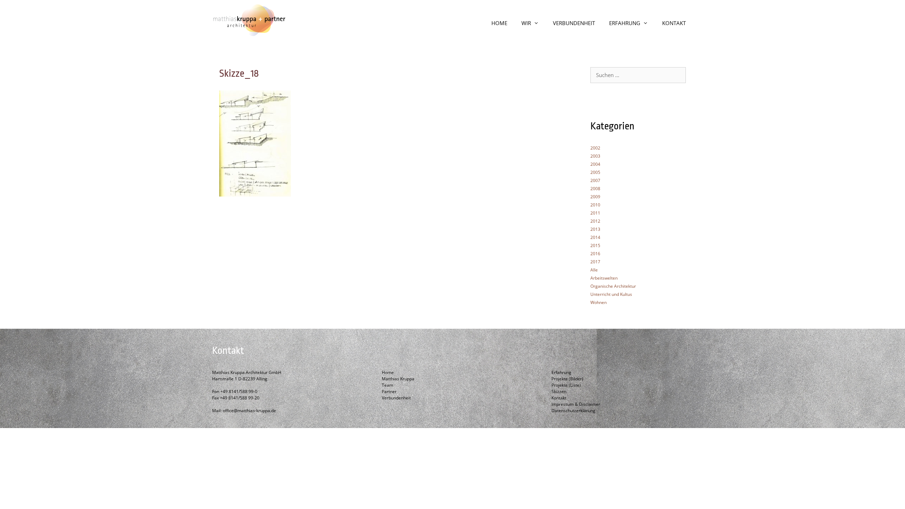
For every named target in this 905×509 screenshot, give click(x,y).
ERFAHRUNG (624, 23)
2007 (595, 180)
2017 (595, 262)
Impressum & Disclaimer (575, 404)
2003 (595, 156)
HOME (499, 23)
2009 (595, 197)
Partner (389, 391)
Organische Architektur (613, 286)
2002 (595, 148)
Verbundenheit (396, 398)
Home (388, 372)
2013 (595, 229)
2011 (595, 213)
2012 (595, 221)
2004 (595, 164)
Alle (594, 270)
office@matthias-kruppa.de (249, 411)
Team (387, 385)
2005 (595, 172)
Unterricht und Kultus (611, 294)
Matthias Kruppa (398, 379)
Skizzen (558, 391)
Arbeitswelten (604, 278)
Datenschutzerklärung (573, 411)
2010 (595, 205)
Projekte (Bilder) (567, 379)
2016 (595, 254)
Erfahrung (561, 372)
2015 (595, 245)
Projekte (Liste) (566, 385)
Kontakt (558, 398)
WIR (526, 23)
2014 (595, 237)
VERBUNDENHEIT (574, 23)
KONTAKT (674, 23)
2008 (595, 189)
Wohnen (598, 302)
